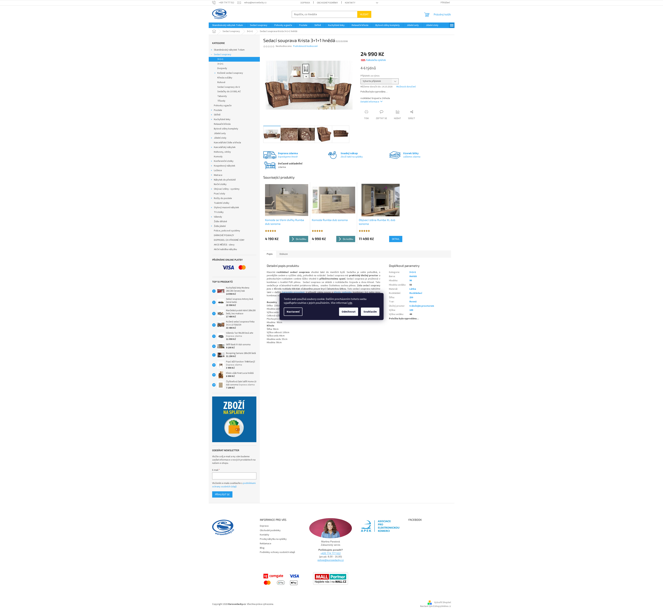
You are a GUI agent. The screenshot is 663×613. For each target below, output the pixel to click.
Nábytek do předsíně (225, 180)
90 (410, 280)
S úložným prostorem (421, 306)
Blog (262, 548)
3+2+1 (220, 64)
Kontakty (350, 2)
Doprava (305, 2)
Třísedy (221, 101)
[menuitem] (227, 25)
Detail (396, 238)
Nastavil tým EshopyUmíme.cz (435, 606)
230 (411, 297)
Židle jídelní (220, 226)
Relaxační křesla (222, 124)
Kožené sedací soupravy (230, 73)
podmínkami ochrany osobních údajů (234, 484)
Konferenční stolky (223, 161)
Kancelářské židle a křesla (227, 142)
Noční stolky (220, 184)
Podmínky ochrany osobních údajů (277, 552)
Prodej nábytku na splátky (273, 539)
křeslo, (337, 292)
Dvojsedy (222, 68)
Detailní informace (370, 101)
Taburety (222, 96)
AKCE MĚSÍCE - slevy (224, 244)
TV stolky (219, 212)
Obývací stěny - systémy (227, 189)
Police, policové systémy (227, 230)
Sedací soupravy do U (228, 87)
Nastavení (293, 312)
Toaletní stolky (221, 203)
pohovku (346, 292)
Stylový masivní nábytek (226, 207)
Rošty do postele (223, 198)
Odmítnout (349, 312)
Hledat (364, 14)
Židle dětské (220, 221)
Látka (412, 289)
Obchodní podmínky (327, 2)
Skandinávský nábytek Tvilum (229, 50)
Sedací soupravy (222, 54)
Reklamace (265, 543)
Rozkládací (415, 293)
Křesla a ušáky (224, 77)
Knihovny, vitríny (222, 152)
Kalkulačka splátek (376, 60)
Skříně (217, 114)
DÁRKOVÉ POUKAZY (224, 235)
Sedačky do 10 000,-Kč (229, 91)
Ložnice (218, 170)
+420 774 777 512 (330, 553)
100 (411, 310)
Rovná (413, 301)
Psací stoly (219, 193)
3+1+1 (220, 59)
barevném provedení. (293, 292)
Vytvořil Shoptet (442, 602)
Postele (218, 110)
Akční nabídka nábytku (225, 249)
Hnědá (413, 276)
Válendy (218, 217)
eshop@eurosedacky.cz (331, 560)
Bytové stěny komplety (226, 128)
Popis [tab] (270, 254)
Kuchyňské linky (222, 119)
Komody (218, 156)
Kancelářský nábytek (225, 147)
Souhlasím (370, 312)
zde (350, 303)
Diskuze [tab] (284, 254)
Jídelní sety (220, 133)
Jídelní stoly (220, 138)
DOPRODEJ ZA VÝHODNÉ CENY (229, 240)
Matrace (218, 175)
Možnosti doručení (406, 86)
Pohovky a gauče (223, 105)
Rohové (221, 82)
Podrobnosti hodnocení (305, 46)
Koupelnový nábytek (224, 166)
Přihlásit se (222, 494)
